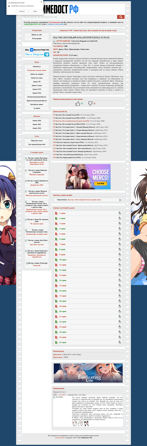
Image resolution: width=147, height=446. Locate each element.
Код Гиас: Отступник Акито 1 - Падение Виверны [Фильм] (75, 127)
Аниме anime (59, 438)
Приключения (74, 49)
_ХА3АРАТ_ (61, 395)
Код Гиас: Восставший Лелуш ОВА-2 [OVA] (70, 124)
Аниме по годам (37, 78)
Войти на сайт (37, 35)
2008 (65, 46)
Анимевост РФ (66, 30)
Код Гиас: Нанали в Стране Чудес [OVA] (70, 142)
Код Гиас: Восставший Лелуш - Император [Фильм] (74, 151)
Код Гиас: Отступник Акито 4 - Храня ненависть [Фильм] (75, 136)
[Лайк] (78, 103)
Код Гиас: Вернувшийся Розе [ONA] (69, 157)
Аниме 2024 (37, 128)
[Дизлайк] (90, 103)
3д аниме (37, 108)
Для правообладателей (36, 144)
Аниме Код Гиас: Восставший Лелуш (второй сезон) (95, 30)
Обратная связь (37, 140)
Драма (61, 49)
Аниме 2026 (37, 120)
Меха (66, 49)
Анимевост (37, 66)
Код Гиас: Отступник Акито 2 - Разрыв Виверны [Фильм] (75, 130)
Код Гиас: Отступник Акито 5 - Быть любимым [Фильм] (74, 139)
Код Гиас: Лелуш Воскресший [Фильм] (70, 154)
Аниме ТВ (36, 82)
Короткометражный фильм (37, 101)
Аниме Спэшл (37, 85)
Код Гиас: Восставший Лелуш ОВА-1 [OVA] (70, 118)
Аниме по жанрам (36, 74)
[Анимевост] (56, 14)
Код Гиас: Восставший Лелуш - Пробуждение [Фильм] (74, 145)
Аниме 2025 (37, 124)
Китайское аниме (36, 104)
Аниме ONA (36, 93)
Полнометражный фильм (36, 97)
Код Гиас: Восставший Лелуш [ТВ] (67, 115)
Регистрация (36, 38)
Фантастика (84, 49)
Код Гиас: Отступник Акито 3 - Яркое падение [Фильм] (74, 133)
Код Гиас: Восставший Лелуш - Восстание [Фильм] (74, 148)
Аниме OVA (37, 89)
